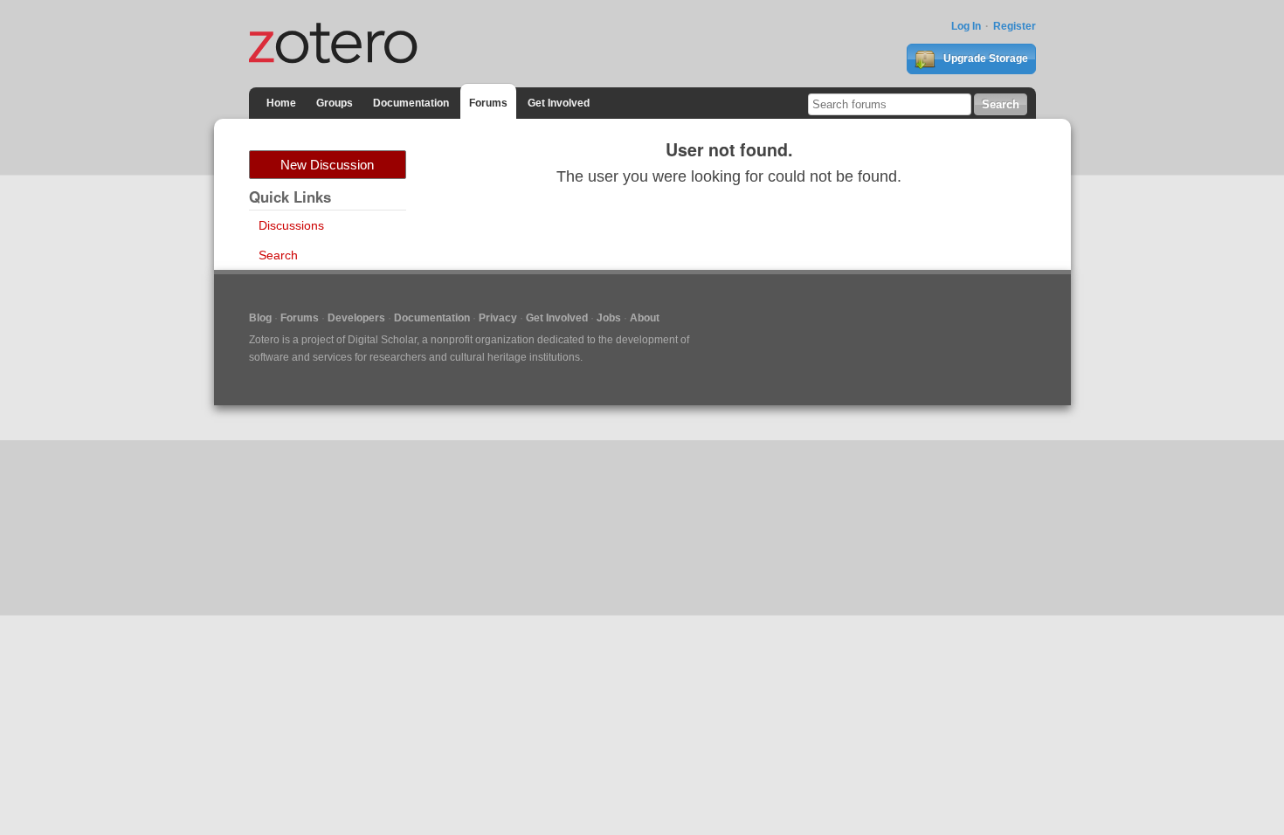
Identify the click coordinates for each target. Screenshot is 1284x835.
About (644, 318)
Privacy (498, 318)
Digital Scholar (382, 340)
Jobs (609, 318)
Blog (260, 318)
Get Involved (559, 103)
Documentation (411, 103)
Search (278, 255)
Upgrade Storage (984, 58)
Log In (966, 26)
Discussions (291, 225)
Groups (334, 103)
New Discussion (327, 164)
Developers (356, 318)
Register (1014, 26)
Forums (488, 103)
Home (281, 103)
